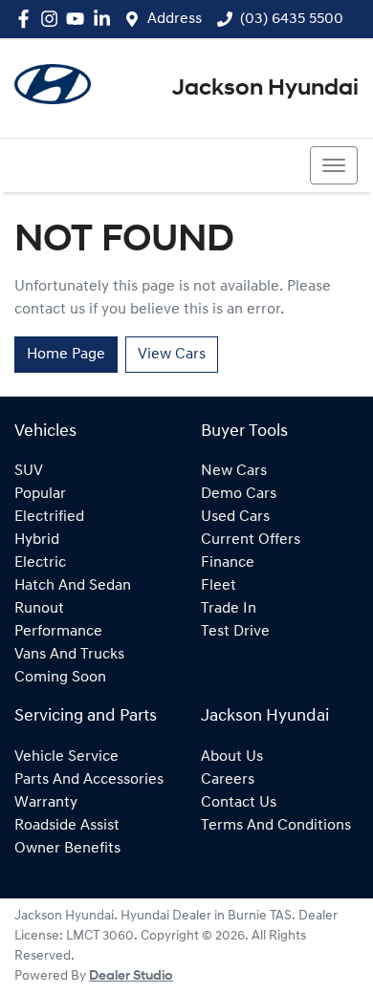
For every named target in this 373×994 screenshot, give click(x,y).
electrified (49, 517)
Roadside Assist (67, 825)
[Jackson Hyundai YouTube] (79, 19)
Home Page (66, 354)
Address (174, 19)
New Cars (234, 471)
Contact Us (238, 802)
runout (39, 608)
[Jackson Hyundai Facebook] (27, 19)
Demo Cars (238, 494)
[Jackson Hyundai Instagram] (53, 19)
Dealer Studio (131, 976)
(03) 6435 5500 (291, 19)
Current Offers (250, 540)
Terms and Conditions (276, 825)
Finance (227, 563)
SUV (28, 471)
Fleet (218, 586)
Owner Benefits (67, 848)
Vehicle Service (66, 757)
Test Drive (235, 631)
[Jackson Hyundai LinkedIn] (106, 19)
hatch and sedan (72, 586)
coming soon (60, 677)
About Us (232, 757)
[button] (334, 165)
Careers (227, 780)
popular (40, 494)
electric (40, 563)
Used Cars (235, 517)
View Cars (172, 354)
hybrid (36, 540)
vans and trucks (69, 654)
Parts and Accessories (89, 780)
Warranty (45, 802)
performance (58, 631)
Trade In (228, 608)
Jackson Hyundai (265, 88)
